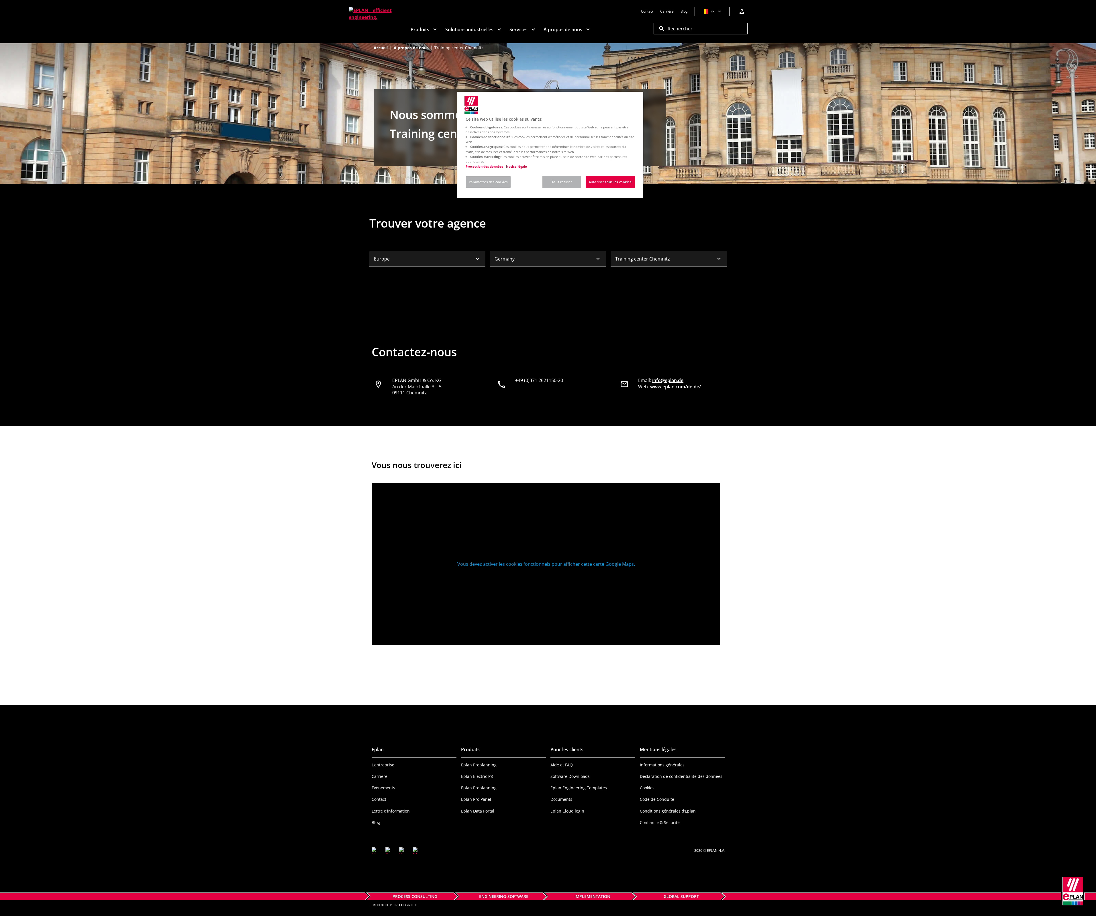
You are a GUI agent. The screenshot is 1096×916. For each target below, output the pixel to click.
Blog (376, 822)
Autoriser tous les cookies (610, 182)
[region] (550, 145)
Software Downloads (570, 776)
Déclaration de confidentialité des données (681, 776)
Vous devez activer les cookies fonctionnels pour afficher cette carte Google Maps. (546, 564)
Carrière (379, 776)
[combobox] (427, 259)
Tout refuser (562, 182)
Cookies (647, 787)
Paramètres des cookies (488, 182)
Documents (561, 799)
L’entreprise (383, 765)
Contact (379, 799)
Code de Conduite (657, 799)
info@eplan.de (667, 380)
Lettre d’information (391, 811)
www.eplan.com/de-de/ (675, 386)
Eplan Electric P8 (477, 776)
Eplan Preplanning (479, 765)
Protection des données (484, 166)
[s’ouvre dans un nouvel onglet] (375, 850)
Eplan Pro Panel (476, 799)
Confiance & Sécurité (660, 822)
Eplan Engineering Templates (578, 787)
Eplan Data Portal (477, 811)
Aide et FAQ (561, 765)
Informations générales (662, 765)
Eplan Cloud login (567, 811)
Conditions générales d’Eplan (668, 811)
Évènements (383, 787)
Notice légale (516, 166)
